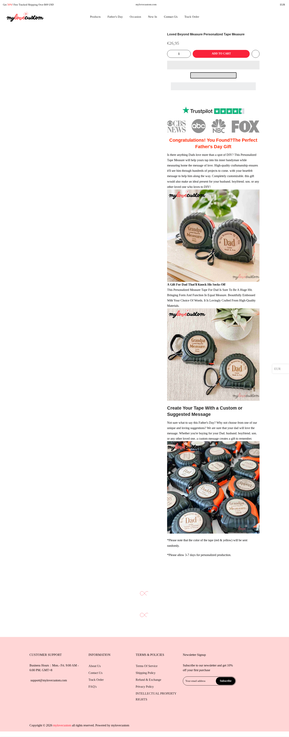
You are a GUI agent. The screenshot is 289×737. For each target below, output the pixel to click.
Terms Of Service (146, 666)
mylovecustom (120, 725)
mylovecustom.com (146, 4)
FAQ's (92, 686)
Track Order (191, 16)
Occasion (135, 16)
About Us (94, 666)
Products (95, 16)
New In (152, 16)
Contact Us (171, 16)
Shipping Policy (146, 673)
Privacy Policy (145, 686)
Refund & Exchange (148, 679)
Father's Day (115, 16)
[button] (213, 65)
